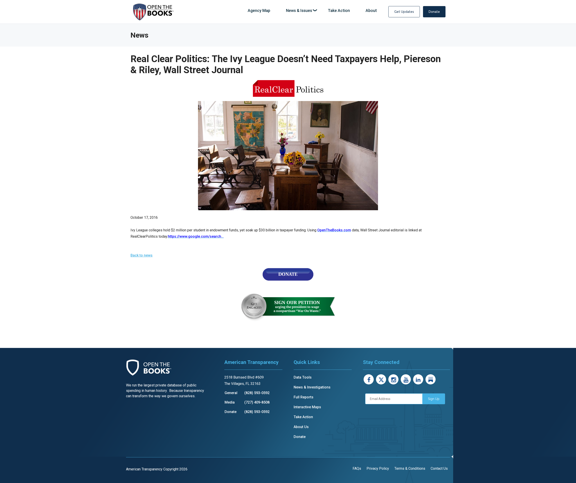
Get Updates (404, 12)
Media (230, 402)
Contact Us (439, 468)
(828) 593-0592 (257, 393)
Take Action (303, 417)
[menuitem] (259, 11)
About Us (301, 427)
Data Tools (303, 377)
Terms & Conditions (409, 468)
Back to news (141, 255)
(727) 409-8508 (257, 402)
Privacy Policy (378, 468)
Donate (434, 12)
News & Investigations (312, 387)
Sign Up (433, 399)
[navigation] (312, 11)
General (231, 393)
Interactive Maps (307, 407)
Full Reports (303, 397)
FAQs (357, 468)
